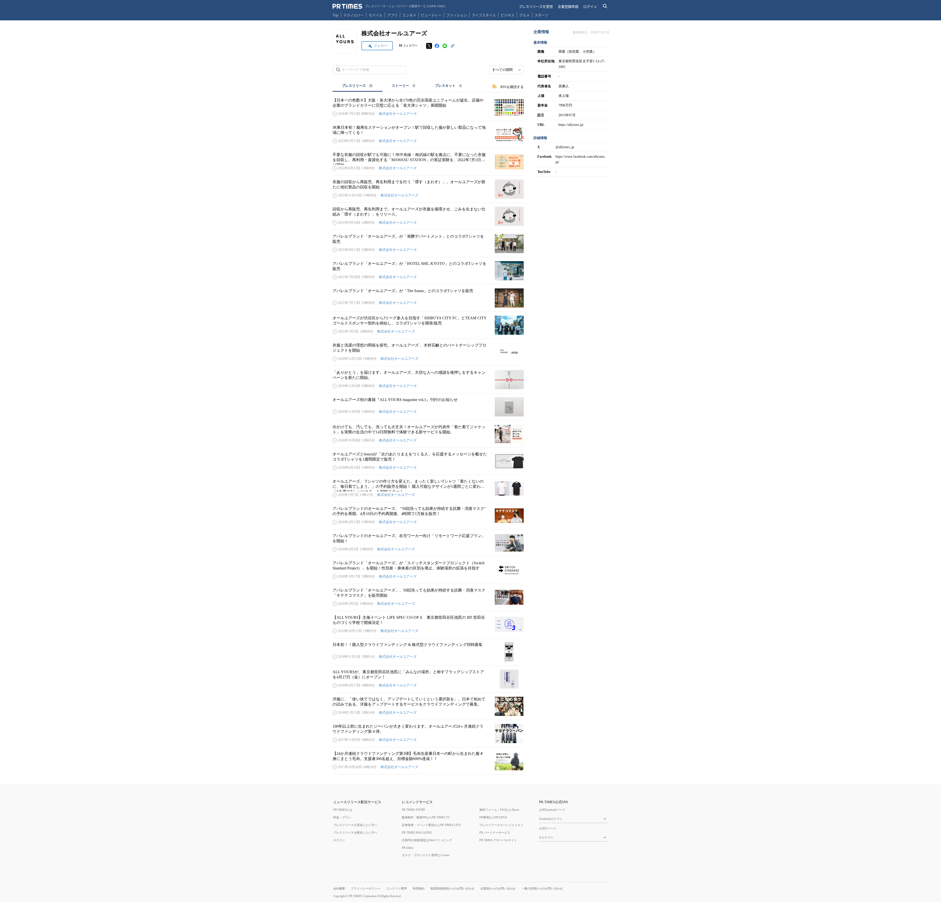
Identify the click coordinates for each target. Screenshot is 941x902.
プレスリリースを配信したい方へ (355, 832)
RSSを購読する (512, 87)
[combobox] (506, 70)
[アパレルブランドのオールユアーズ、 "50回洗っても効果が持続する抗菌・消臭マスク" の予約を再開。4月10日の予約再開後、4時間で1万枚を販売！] (428, 515)
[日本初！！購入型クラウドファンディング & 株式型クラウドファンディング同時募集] (428, 651)
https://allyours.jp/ (571, 125)
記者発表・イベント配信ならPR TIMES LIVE (431, 825)
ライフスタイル (484, 15)
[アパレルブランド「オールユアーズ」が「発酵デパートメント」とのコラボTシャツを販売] (428, 243)
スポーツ (541, 15)
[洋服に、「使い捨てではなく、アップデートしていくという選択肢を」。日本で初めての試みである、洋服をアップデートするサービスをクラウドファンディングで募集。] (428, 706)
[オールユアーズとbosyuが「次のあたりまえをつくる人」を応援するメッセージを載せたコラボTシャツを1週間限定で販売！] (428, 461)
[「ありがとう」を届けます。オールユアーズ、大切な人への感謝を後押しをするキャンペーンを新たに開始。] (428, 379)
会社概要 (339, 888)
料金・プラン (342, 817)
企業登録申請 (568, 6)
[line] (445, 46)
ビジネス (507, 15)
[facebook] (437, 46)
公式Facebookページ (552, 810)
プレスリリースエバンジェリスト (501, 825)
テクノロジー (353, 15)
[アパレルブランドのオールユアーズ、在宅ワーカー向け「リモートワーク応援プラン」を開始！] (428, 542)
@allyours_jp (565, 147)
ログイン (590, 6)
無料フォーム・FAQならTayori (499, 810)
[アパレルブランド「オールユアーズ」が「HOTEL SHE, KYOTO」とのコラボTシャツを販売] (428, 270)
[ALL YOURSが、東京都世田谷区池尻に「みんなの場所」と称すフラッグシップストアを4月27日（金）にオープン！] (428, 679)
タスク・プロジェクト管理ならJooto (425, 855)
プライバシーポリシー (365, 888)
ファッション (456, 15)
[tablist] (402, 86)
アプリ (392, 15)
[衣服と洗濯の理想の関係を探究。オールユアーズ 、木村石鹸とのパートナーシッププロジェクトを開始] (428, 352)
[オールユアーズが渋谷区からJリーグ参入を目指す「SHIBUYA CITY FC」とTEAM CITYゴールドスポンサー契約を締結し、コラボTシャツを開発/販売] (428, 325)
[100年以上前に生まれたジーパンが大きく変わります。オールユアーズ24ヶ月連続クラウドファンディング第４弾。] (428, 733)
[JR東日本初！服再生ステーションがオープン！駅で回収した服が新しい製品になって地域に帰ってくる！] (428, 134)
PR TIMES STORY (413, 810)
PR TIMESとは (342, 810)
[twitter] (429, 46)
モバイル (375, 15)
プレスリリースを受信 (536, 6)
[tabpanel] (428, 433)
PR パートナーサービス (494, 832)
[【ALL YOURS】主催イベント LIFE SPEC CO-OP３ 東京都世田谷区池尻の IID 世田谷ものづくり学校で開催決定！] (428, 624)
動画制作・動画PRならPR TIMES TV (426, 817)
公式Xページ (547, 828)
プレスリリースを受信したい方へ (355, 825)
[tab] (358, 86)
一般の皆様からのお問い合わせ (542, 888)
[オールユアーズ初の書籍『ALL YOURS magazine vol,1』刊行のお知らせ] (428, 406)
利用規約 (418, 888)
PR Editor (407, 848)
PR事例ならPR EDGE (493, 817)
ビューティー (431, 15)
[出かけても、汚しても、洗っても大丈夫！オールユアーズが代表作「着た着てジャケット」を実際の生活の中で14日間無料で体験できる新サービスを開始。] (428, 434)
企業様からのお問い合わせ (498, 888)
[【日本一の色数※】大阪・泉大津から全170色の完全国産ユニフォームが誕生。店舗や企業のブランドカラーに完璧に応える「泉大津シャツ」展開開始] (428, 107)
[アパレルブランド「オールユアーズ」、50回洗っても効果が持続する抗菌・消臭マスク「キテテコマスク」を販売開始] (428, 597)
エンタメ (409, 15)
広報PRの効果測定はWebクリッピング (427, 840)
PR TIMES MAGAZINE (417, 832)
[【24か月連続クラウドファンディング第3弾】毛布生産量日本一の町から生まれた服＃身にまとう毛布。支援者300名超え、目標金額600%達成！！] (428, 760)
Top (335, 15)
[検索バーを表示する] (605, 6)
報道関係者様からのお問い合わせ (452, 888)
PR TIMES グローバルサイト (498, 840)
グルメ (524, 15)
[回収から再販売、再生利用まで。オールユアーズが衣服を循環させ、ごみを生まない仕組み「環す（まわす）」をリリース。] (428, 216)
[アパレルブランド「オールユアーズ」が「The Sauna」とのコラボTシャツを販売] (428, 297)
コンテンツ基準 (396, 888)
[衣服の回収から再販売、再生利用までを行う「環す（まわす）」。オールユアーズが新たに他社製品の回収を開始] (428, 189)
